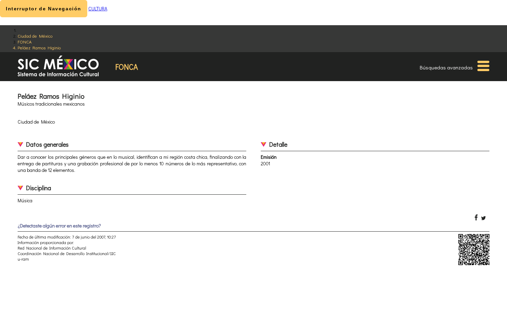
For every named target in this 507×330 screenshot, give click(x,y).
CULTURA (97, 8)
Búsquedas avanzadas (446, 67)
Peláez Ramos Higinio (39, 47)
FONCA (25, 42)
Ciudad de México (35, 36)
